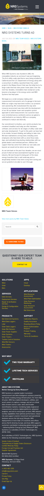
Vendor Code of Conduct (10, 441)
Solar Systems (7, 334)
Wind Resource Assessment (29, 295)
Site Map (5, 479)
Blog (9, 28)
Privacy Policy (6, 476)
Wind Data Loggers (8, 321)
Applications (31, 291)
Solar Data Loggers (9, 327)
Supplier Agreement (9, 450)
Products (7, 316)
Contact (6, 465)
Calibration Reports (31, 319)
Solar (4, 285)
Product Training (30, 331)
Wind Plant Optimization (32, 299)
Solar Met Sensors (8, 329)
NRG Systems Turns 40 (21, 28)
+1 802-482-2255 (8, 468)
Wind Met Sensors (8, 342)
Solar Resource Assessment (29, 307)
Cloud (26, 283)
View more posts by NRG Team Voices (15, 219)
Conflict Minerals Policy (10, 446)
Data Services (7, 297)
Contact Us (22, 264)
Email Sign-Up (7, 481)
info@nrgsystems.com (10, 471)
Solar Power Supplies (9, 332)
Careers (5, 474)
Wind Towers (6, 345)
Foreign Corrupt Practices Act (12, 448)
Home (3, 28)
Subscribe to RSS (16, 242)
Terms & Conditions (31, 336)
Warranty (27, 334)
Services (6, 294)
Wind (3, 283)
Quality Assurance (30, 321)
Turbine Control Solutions (11, 339)
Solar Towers (6, 337)
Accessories (6, 347)
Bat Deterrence (29, 310)
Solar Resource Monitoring (29, 302)
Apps (26, 280)
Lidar (3, 324)
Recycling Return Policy (32, 324)
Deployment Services (9, 299)
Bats (3, 288)
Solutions (7, 280)
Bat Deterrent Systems (10, 319)
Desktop (27, 285)
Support (28, 316)
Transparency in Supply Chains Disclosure (16, 443)
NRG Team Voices (22, 39)
